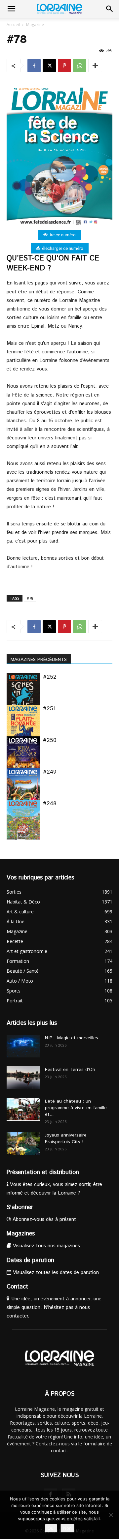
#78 (30, 598)
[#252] (23, 695)
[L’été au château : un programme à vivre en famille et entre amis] (23, 1109)
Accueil (13, 24)
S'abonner (20, 1207)
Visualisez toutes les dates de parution (55, 1272)
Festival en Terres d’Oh (70, 1069)
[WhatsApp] (79, 65)
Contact (17, 1287)
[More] (95, 65)
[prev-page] (11, 835)
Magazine (35, 24)
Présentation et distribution (43, 1172)
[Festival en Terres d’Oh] (23, 1077)
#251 (50, 708)
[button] (11, 9)
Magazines (21, 1233)
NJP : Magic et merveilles (71, 1038)
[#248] (23, 822)
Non (67, 1528)
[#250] (23, 758)
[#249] (23, 790)
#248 (50, 803)
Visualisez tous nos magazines (45, 1245)
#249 (50, 771)
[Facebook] (34, 65)
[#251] (23, 727)
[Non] (110, 1515)
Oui (51, 1528)
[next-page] (21, 835)
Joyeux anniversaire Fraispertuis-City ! (66, 1138)
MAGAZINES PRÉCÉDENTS (39, 659)
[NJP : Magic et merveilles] (23, 1046)
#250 (50, 740)
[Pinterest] (64, 65)
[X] (49, 65)
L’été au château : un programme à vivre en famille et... (76, 1108)
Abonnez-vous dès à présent (43, 1219)
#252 (50, 676)
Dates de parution (30, 1260)
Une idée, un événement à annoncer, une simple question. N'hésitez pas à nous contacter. (54, 1307)
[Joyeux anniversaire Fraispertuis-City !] (23, 1143)
